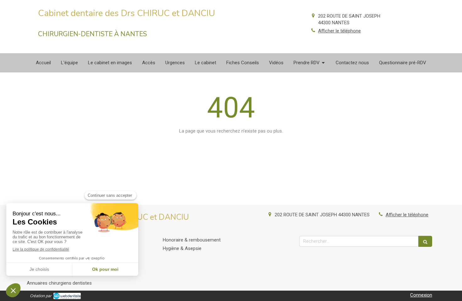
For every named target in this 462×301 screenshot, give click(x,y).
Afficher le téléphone (339, 31)
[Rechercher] (425, 241)
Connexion (421, 295)
